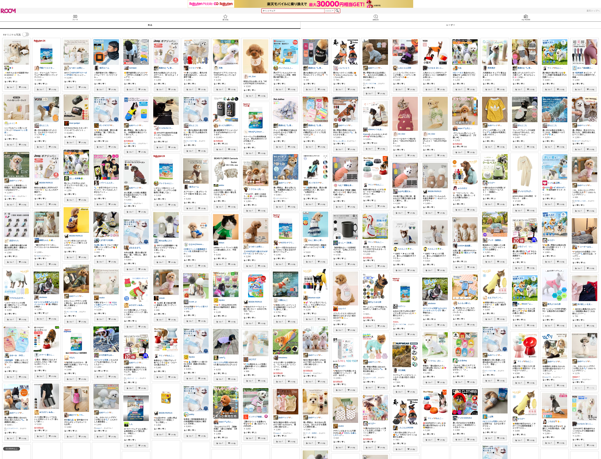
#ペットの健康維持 (197, 249)
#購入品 (70, 420)
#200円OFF (251, 251)
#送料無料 (8, 360)
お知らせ (375, 17)
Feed (75, 17)
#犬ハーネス (458, 73)
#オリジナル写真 (101, 360)
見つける (225, 17)
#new (365, 134)
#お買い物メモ (100, 245)
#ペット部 (200, 306)
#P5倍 (69, 75)
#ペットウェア (109, 305)
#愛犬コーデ (469, 253)
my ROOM (526, 17)
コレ (11, 87)
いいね (23, 87)
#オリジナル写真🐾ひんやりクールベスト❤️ (46, 303)
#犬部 (186, 249)
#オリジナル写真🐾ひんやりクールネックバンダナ (435, 309)
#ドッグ (338, 435)
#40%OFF (75, 73)
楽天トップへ (593, 10)
